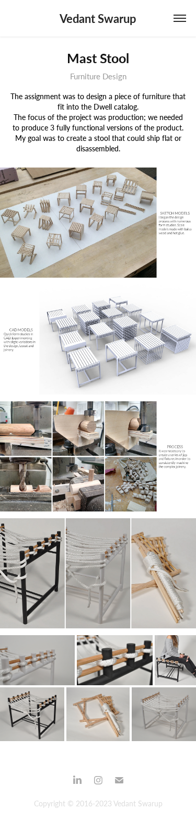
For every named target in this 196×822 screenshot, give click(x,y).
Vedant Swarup (98, 18)
